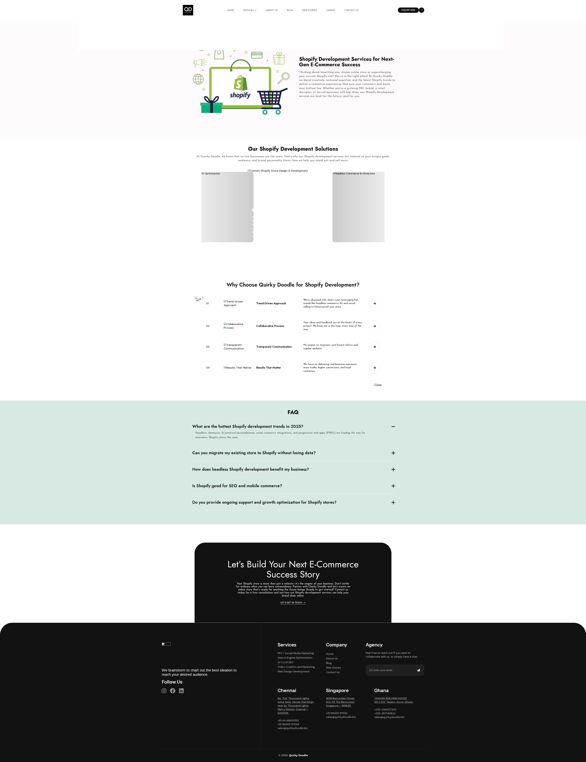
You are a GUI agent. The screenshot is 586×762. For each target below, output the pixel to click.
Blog (290, 10)
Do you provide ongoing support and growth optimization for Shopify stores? (264, 502)
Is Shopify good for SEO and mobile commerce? (237, 486)
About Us (272, 10)
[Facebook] (172, 691)
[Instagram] (164, 691)
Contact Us (351, 10)
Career (330, 10)
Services (248, 10)
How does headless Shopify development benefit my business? (250, 469)
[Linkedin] (181, 691)
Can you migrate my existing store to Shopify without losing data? (254, 453)
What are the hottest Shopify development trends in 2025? (247, 426)
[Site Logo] (188, 10)
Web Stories (309, 10)
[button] (270, 243)
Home (230, 10)
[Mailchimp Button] (418, 672)
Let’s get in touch (291, 602)
